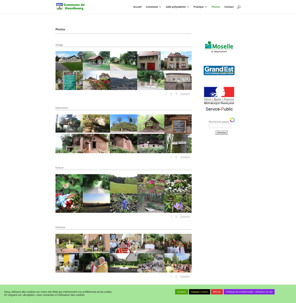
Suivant (185, 94)
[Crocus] (178, 211)
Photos (216, 7)
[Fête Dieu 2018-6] (123, 271)
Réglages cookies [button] (199, 291)
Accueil (137, 7)
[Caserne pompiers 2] (150, 69)
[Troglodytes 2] (69, 152)
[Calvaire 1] (150, 89)
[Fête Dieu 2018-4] (178, 271)
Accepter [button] (181, 291)
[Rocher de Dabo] (123, 89)
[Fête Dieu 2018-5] (150, 271)
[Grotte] (96, 131)
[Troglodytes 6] (178, 152)
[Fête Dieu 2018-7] (96, 271)
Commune (152, 7)
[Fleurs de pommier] (178, 192)
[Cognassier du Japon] (69, 211)
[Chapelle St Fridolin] (150, 131)
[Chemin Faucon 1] (96, 192)
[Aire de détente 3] (96, 69)
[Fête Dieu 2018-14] (150, 252)
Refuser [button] (217, 291)
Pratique (199, 7)
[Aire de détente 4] (123, 69)
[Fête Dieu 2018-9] (69, 271)
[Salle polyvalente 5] (69, 69)
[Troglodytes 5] (150, 152)
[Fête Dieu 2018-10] (123, 252)
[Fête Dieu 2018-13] (178, 252)
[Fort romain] (123, 131)
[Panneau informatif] (69, 89)
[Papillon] (69, 192)
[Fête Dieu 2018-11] (96, 252)
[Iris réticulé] (123, 211)
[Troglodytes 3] (96, 152)
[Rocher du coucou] (69, 131)
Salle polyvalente (176, 7)
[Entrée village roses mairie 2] (96, 89)
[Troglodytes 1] (178, 132)
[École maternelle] (178, 89)
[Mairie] (178, 69)
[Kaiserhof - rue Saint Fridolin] (123, 192)
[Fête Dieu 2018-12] (69, 252)
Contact (229, 7)
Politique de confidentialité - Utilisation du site (249, 291)
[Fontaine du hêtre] (150, 211)
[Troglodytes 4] (123, 152)
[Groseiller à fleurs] (150, 192)
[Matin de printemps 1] (96, 211)
